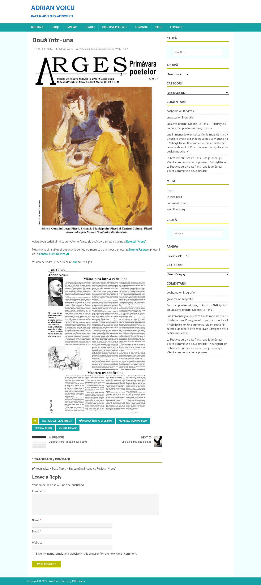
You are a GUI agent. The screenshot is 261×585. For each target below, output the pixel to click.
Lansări (72, 27)
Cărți (55, 27)
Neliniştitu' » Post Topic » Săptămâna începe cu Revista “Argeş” (76, 468)
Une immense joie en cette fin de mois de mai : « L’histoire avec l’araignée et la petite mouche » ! (197, 147)
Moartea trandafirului (133, 420)
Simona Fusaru (68, 428)
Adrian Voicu (65, 49)
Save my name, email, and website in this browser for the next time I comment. (86, 553)
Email (36, 531)
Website (37, 542)
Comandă (141, 27)
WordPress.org (176, 209)
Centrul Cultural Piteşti (57, 420)
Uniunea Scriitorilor (102, 49)
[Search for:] (198, 52)
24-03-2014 (45, 49)
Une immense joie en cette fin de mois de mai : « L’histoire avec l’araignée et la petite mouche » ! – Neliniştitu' (197, 139)
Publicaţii (84, 49)
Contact (176, 27)
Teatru (90, 27)
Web (118, 49)
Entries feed (174, 197)
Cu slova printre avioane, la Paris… (192, 128)
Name (36, 520)
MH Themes (78, 581)
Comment (38, 491)
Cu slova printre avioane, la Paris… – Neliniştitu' (197, 124)
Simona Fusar (136, 249)
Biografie (37, 27)
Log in (170, 190)
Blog (159, 27)
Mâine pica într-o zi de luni (95, 420)
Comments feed (177, 203)
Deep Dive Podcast (114, 27)
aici (75, 262)
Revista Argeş (43, 428)
